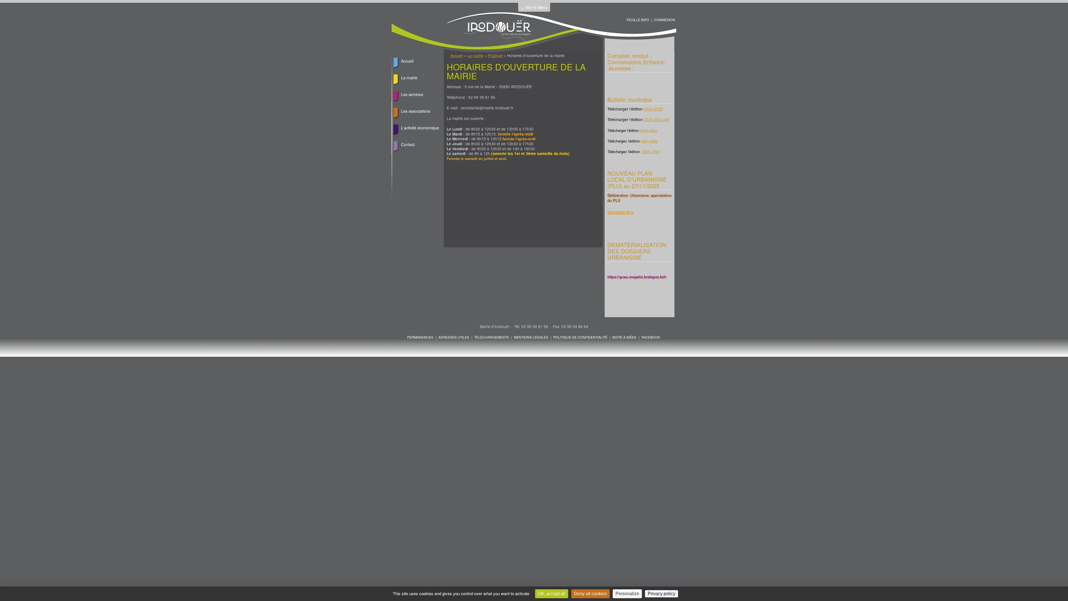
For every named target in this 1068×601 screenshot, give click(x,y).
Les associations (415, 111)
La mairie (475, 55)
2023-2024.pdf (657, 119)
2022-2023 (648, 130)
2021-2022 (649, 141)
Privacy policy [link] (661, 593)
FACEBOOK (650, 337)
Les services (412, 94)
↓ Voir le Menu (534, 7)
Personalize (627, 593)
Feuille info (638, 19)
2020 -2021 (650, 151)
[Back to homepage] (498, 40)
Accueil (456, 55)
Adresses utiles (453, 337)
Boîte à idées (624, 337)
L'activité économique (420, 127)
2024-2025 (653, 109)
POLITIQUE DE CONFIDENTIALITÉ (580, 337)
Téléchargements (491, 337)
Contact (408, 144)
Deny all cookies (590, 593)
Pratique (495, 55)
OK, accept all (551, 593)
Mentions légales (531, 337)
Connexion (664, 19)
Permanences (420, 337)
